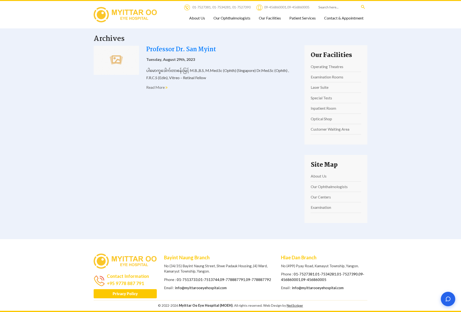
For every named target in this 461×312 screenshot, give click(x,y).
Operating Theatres (327, 66)
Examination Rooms (327, 77)
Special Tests (321, 98)
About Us (197, 18)
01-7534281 (221, 7)
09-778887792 (258, 279)
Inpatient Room (323, 108)
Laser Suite (319, 87)
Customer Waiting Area (330, 129)
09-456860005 (298, 7)
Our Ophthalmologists (231, 18)
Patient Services (302, 18)
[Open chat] (448, 299)
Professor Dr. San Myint (181, 49)
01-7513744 (208, 279)
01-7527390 (241, 7)
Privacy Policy (125, 293)
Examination (321, 207)
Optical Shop (321, 118)
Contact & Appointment (344, 18)
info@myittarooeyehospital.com (201, 288)
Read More (155, 87)
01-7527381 (201, 7)
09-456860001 (275, 7)
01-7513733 (187, 279)
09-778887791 (232, 279)
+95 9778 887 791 (125, 283)
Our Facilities (270, 18)
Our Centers (321, 197)
